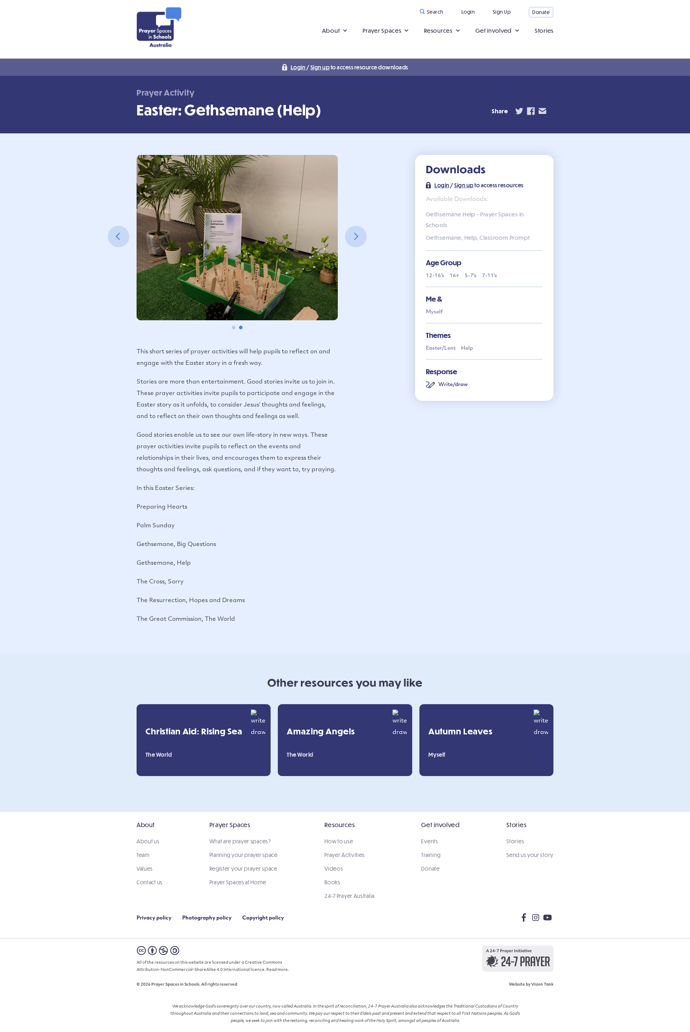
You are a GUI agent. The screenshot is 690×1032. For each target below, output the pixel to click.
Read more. (277, 970)
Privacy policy (154, 918)
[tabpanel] (237, 237)
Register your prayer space (243, 868)
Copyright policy (263, 918)
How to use (339, 841)
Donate (541, 12)
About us (148, 841)
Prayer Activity (166, 92)
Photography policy (206, 918)
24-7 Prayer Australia (349, 896)
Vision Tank (542, 985)
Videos (334, 868)
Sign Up (502, 12)
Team (143, 855)
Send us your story (529, 855)
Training (431, 855)
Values (145, 868)
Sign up (320, 67)
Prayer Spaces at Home (238, 882)
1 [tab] (233, 327)
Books (332, 882)
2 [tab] (241, 327)
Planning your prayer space (244, 855)
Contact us (149, 882)
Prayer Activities (345, 855)
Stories (544, 30)
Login (468, 12)
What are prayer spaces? (240, 841)
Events (429, 841)
